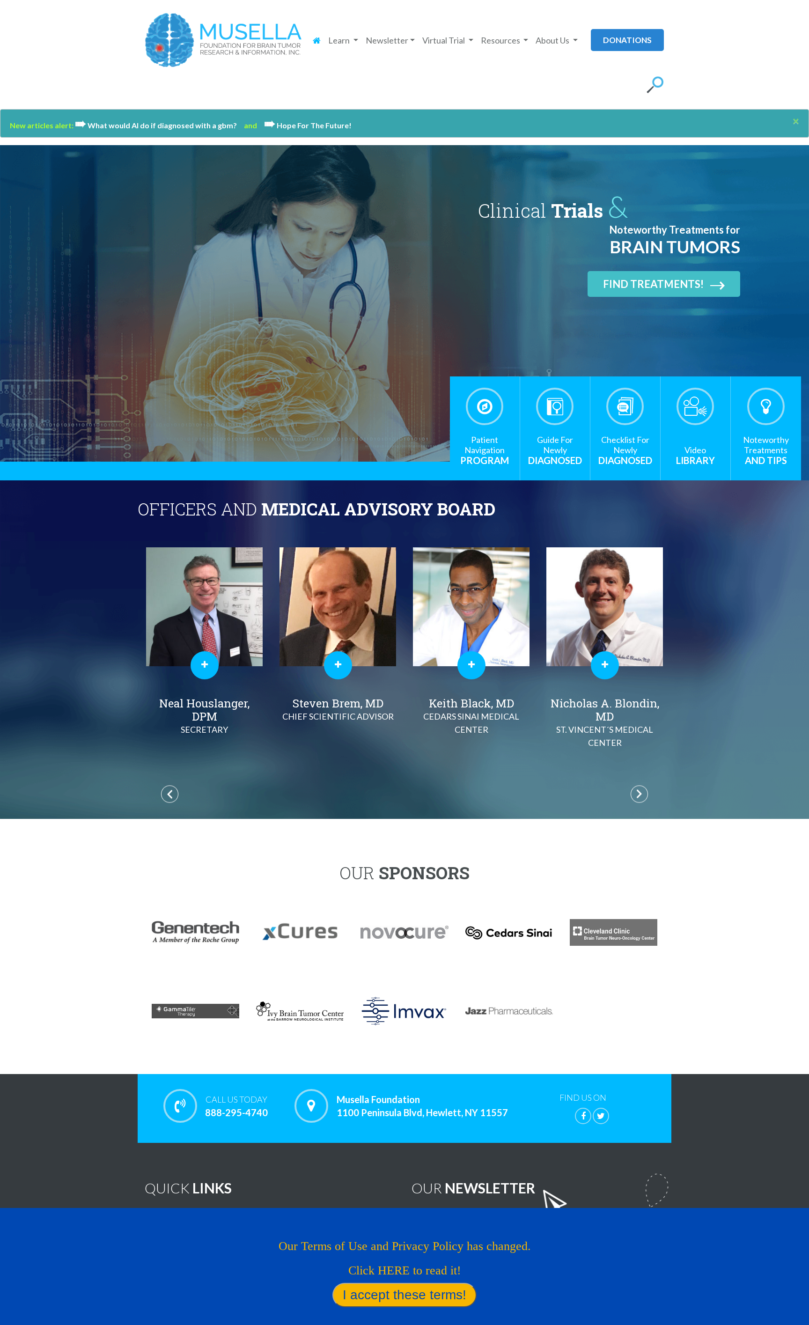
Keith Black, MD (338, 715)
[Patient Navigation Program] (484, 406)
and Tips (766, 450)
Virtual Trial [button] (444, 40)
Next (639, 793)
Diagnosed (555, 450)
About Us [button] (553, 40)
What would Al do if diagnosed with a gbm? (159, 125)
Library (695, 455)
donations (627, 40)
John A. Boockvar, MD (604, 712)
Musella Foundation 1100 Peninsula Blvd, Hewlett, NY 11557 (422, 1106)
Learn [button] (339, 40)
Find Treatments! (653, 284)
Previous (169, 793)
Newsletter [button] (387, 40)
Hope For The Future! (308, 125)
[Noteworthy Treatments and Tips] (766, 406)
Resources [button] (501, 40)
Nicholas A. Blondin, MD (471, 722)
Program (484, 450)
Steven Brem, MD (204, 708)
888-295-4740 (236, 1106)
